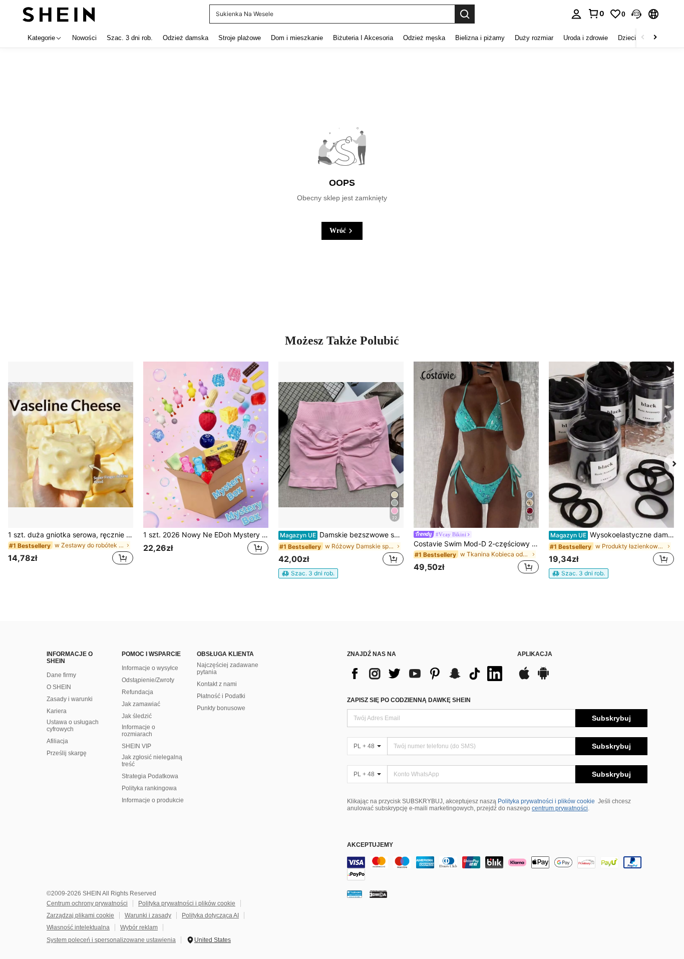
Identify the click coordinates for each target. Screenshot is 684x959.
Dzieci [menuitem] (627, 38)
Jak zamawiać (141, 704)
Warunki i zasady (148, 915)
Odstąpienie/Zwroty (148, 680)
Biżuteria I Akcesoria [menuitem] (363, 38)
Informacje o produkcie (153, 800)
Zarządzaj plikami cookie (80, 915)
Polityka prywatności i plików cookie (546, 801)
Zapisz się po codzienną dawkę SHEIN (409, 700)
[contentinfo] (497, 868)
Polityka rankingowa (149, 788)
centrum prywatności (560, 808)
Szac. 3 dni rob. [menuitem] (130, 38)
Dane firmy (61, 675)
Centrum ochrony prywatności (87, 903)
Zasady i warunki (70, 699)
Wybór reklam (139, 927)
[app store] (524, 678)
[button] (636, 14)
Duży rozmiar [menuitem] (534, 38)
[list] (427, 673)
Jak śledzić (137, 716)
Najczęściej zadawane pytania (227, 669)
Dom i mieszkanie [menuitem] (297, 38)
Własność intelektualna (78, 927)
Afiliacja (57, 741)
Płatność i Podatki (221, 696)
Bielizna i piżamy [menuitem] (480, 38)
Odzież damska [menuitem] (185, 38)
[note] (308, 573)
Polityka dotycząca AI (210, 915)
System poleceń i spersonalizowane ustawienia (111, 939)
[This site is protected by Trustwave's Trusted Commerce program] (354, 893)
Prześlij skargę (67, 753)
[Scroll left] (642, 38)
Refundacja (137, 692)
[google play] (543, 678)
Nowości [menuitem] (84, 38)
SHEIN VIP (136, 746)
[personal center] (576, 14)
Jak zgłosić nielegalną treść (152, 761)
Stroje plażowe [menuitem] (239, 38)
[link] (595, 14)
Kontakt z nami (217, 684)
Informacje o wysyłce (150, 668)
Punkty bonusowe (221, 708)
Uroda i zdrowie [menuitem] (585, 38)
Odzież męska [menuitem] (424, 38)
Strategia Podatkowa (150, 776)
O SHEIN (59, 687)
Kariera (57, 711)
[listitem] (70, 469)
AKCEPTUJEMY (370, 845)
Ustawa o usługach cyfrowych (73, 726)
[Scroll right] (654, 38)
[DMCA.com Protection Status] (378, 893)
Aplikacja (534, 654)
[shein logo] (59, 14)
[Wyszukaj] (465, 14)
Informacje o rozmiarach (138, 731)
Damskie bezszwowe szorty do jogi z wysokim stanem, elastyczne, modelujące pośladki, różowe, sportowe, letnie (342, 535)
